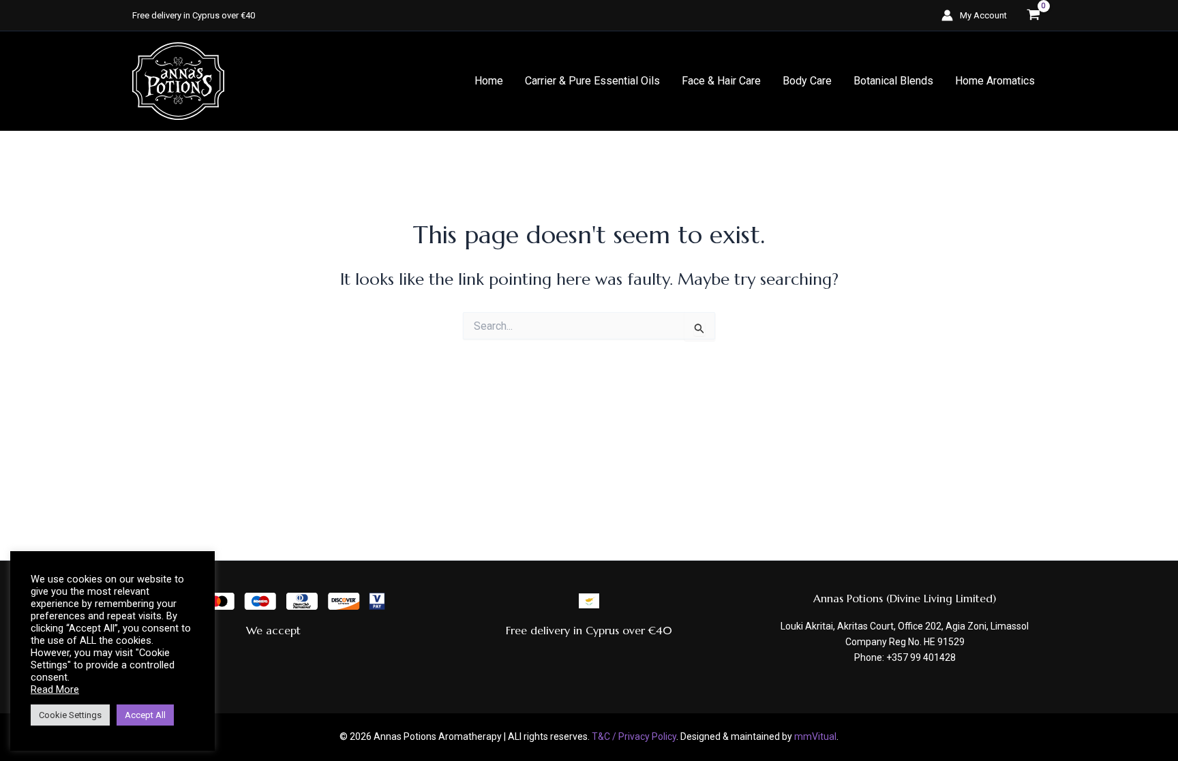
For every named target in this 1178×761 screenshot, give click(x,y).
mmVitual (815, 736)
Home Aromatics (995, 80)
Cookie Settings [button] (70, 715)
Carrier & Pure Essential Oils (592, 80)
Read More (55, 689)
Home (488, 80)
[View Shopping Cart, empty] (1033, 15)
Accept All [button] (145, 715)
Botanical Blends (893, 80)
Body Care (807, 80)
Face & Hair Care (721, 80)
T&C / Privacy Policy (634, 736)
